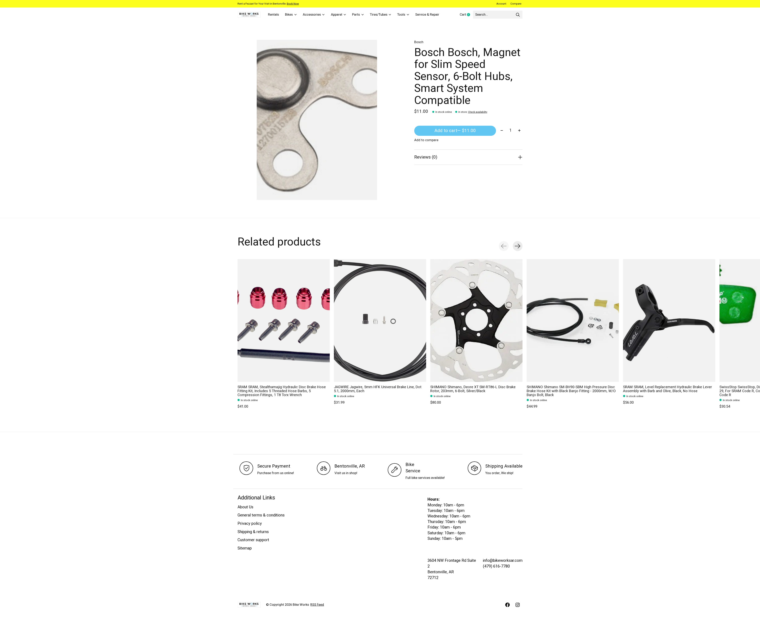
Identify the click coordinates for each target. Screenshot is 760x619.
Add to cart (455, 130)
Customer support (253, 540)
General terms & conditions (261, 515)
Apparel (336, 14)
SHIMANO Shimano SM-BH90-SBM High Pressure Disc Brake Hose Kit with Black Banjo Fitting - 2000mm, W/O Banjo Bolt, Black (571, 391)
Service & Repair (427, 14)
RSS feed (317, 604)
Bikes (289, 14)
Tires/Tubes (378, 14)
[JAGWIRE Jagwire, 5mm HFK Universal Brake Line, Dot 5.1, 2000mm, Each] (380, 320)
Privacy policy (250, 523)
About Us (245, 507)
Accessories (312, 14)
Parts (356, 14)
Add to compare (426, 140)
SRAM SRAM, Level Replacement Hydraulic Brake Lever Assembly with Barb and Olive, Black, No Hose (667, 389)
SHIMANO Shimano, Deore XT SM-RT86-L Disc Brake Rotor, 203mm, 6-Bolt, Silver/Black (473, 389)
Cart (466, 14)
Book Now (293, 4)
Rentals (273, 14)
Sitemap (245, 548)
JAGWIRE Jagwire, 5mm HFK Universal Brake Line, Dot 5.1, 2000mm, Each (377, 389)
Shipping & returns (253, 532)
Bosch (418, 42)
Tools (401, 14)
